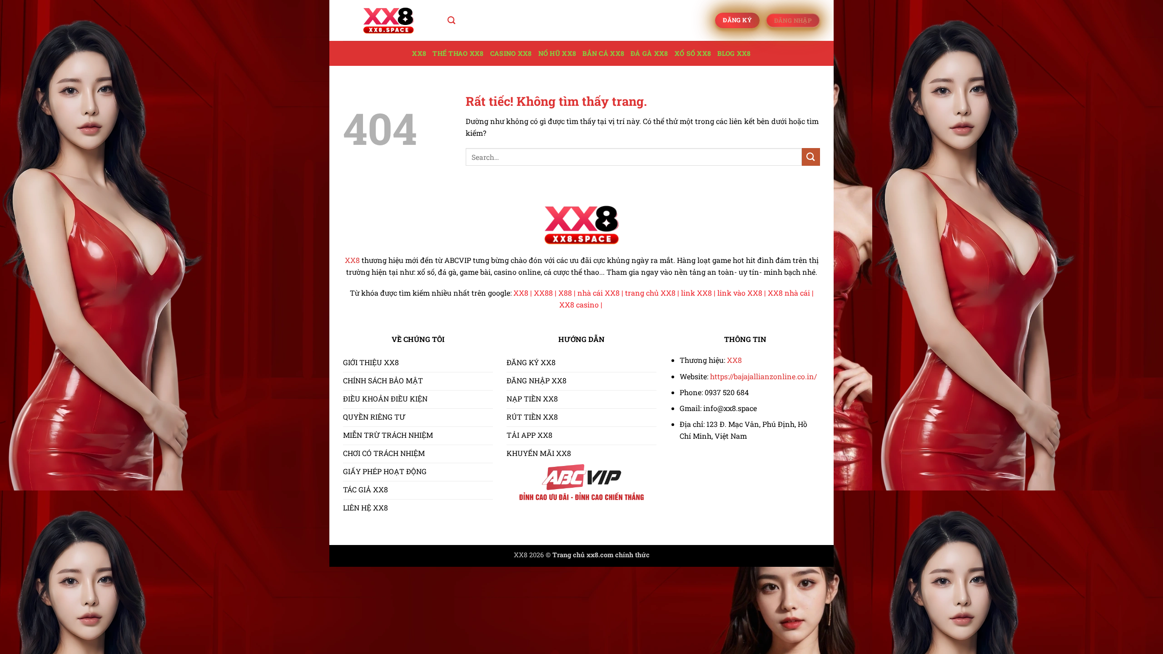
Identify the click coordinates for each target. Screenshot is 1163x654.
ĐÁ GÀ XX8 (649, 53)
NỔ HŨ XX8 (557, 53)
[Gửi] (811, 157)
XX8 (419, 53)
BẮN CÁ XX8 (603, 53)
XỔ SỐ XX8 (693, 53)
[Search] (451, 20)
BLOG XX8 (733, 53)
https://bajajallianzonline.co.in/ (763, 376)
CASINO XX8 (511, 53)
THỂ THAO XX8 (457, 53)
